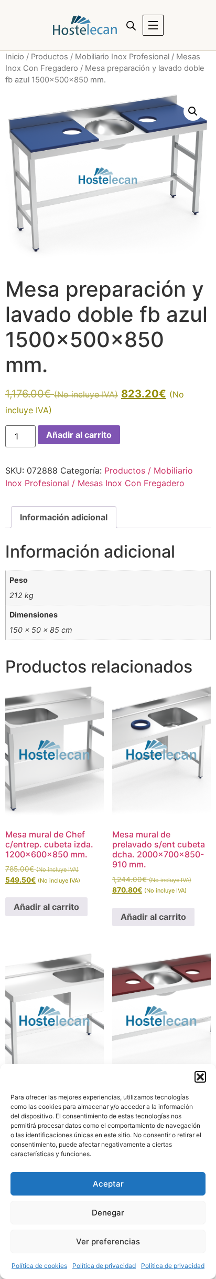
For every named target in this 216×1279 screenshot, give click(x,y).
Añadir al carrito (79, 434)
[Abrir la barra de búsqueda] (131, 25)
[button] (200, 1077)
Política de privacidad (104, 1266)
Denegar (108, 1213)
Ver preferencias (108, 1241)
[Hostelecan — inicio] (84, 25)
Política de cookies (39, 1266)
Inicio (14, 56)
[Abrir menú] (153, 25)
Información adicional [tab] (63, 517)
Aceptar (108, 1184)
